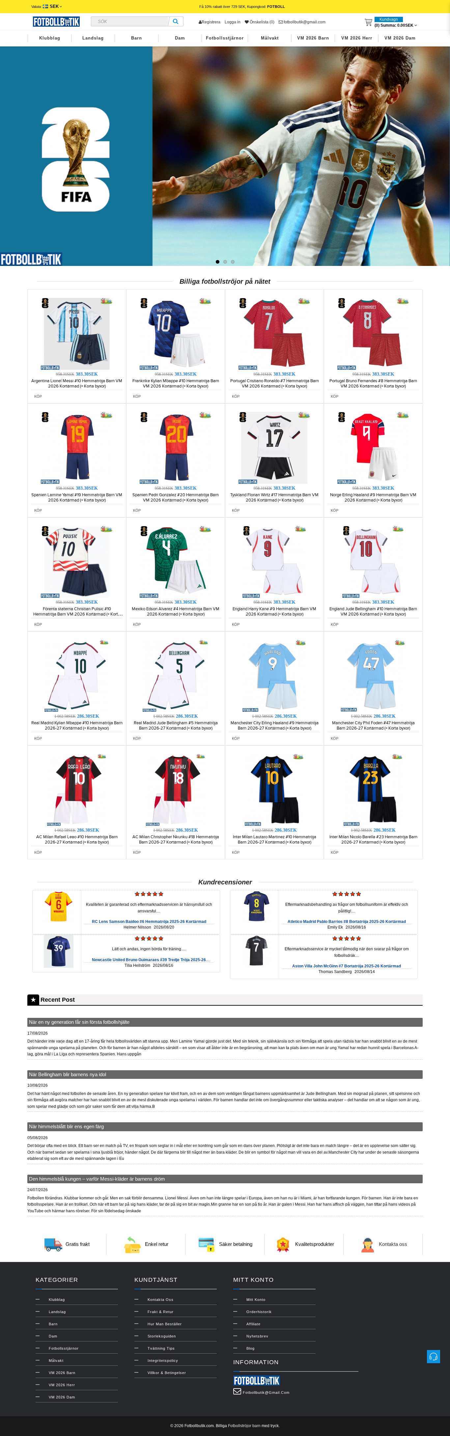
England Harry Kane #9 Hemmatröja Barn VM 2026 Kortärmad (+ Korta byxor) (274, 611)
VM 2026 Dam (400, 38)
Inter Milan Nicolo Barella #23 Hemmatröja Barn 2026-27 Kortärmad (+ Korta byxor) (373, 839)
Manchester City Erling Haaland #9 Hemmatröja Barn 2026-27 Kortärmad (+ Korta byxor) (275, 725)
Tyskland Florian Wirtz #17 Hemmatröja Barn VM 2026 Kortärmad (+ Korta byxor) (274, 497)
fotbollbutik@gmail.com (304, 22)
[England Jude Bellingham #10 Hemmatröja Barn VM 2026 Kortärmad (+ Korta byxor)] (373, 561)
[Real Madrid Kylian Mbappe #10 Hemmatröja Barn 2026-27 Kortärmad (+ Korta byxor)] (77, 675)
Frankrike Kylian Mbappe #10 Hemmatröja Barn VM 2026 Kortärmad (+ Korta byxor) (175, 383)
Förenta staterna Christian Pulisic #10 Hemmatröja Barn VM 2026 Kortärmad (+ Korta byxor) (76, 614)
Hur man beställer (165, 1324)
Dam (180, 38)
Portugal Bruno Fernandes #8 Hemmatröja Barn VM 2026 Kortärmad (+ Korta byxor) (373, 383)
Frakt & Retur (161, 1312)
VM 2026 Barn (313, 38)
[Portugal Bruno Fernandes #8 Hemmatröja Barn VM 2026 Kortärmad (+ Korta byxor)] (373, 333)
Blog (250, 1348)
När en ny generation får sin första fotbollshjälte (79, 1022)
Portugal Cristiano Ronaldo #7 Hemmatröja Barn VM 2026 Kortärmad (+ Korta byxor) (274, 383)
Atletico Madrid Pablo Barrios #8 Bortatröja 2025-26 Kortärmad (347, 921)
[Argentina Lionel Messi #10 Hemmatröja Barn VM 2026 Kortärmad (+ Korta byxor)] (77, 333)
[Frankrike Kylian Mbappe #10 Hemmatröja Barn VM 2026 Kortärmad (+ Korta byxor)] (175, 333)
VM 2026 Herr (356, 38)
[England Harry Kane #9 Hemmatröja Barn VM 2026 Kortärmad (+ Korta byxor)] (274, 561)
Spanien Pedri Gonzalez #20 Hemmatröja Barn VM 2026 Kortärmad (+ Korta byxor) (175, 497)
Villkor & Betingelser (167, 1373)
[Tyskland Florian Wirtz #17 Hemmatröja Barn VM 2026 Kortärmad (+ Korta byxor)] (274, 447)
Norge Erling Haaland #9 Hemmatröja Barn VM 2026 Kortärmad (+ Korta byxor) (373, 497)
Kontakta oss (393, 1244)
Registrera (211, 22)
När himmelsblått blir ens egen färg (66, 1126)
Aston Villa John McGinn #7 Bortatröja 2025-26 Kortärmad (346, 966)
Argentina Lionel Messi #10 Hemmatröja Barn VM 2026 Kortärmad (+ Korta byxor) (76, 383)
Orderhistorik (259, 1312)
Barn (136, 38)
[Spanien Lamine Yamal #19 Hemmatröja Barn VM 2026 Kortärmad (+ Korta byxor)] (77, 447)
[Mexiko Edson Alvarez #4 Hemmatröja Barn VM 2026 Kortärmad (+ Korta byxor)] (175, 561)
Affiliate (253, 1324)
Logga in (232, 22)
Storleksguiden (162, 1336)
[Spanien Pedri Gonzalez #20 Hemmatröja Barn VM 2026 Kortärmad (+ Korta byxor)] (175, 447)
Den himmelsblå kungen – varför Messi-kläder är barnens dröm (97, 1179)
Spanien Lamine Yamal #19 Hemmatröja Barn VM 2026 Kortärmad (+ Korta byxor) (76, 497)
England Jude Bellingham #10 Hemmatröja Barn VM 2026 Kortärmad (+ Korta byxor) (373, 611)
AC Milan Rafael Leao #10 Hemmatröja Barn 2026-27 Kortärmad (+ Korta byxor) (77, 839)
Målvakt (270, 38)
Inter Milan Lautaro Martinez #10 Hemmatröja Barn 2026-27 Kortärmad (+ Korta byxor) (274, 839)
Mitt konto (256, 1300)
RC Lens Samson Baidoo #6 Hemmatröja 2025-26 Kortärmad (149, 921)
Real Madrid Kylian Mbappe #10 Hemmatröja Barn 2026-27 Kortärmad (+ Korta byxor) (77, 725)
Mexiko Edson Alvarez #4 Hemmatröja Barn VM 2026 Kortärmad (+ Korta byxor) (175, 611)
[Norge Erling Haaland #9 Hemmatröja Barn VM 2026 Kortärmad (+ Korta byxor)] (373, 447)
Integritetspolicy (163, 1361)
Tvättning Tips (161, 1348)
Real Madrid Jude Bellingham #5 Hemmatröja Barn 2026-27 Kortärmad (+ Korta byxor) (176, 725)
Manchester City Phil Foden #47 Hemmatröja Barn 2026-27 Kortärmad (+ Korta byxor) (373, 725)
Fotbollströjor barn (244, 1425)
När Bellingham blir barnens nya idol (67, 1074)
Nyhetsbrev (257, 1336)
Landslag (93, 38)
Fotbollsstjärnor (225, 38)
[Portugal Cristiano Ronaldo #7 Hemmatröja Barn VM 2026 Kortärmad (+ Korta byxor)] (274, 333)
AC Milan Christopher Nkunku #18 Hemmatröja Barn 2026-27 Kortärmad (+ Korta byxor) (175, 839)
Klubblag (49, 38)
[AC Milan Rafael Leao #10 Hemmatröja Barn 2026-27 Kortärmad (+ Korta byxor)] (77, 789)
